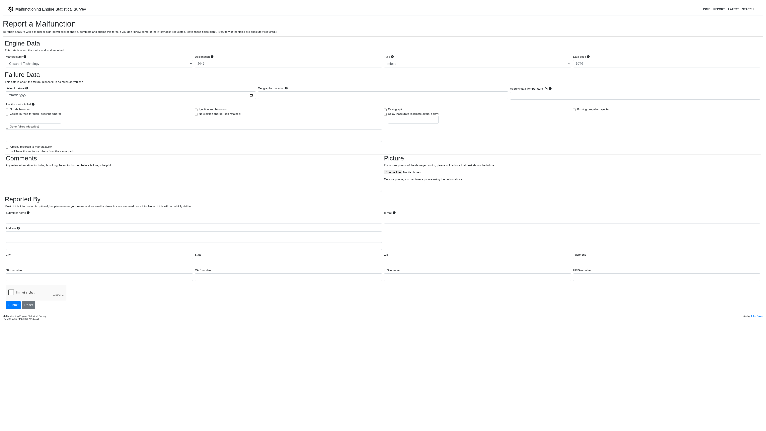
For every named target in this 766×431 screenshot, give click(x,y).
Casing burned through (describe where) (35, 113)
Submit (13, 305)
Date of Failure (15, 88)
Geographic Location (271, 88)
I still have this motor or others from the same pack (42, 151)
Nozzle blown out (20, 109)
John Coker (757, 316)
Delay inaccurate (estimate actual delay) (413, 113)
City (8, 254)
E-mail (388, 212)
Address (11, 228)
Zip (386, 254)
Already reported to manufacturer (31, 146)
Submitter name (16, 212)
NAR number (14, 270)
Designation (202, 56)
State (198, 254)
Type (387, 56)
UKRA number (582, 270)
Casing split (395, 109)
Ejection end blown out (213, 109)
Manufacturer (14, 56)
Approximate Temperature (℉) (529, 88)
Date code (579, 56)
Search (748, 9)
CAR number (203, 270)
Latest (733, 9)
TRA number (392, 270)
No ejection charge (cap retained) (220, 113)
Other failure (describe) (24, 126)
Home (706, 9)
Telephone (579, 254)
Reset (28, 305)
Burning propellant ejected (593, 109)
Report (719, 9)
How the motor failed (18, 104)
